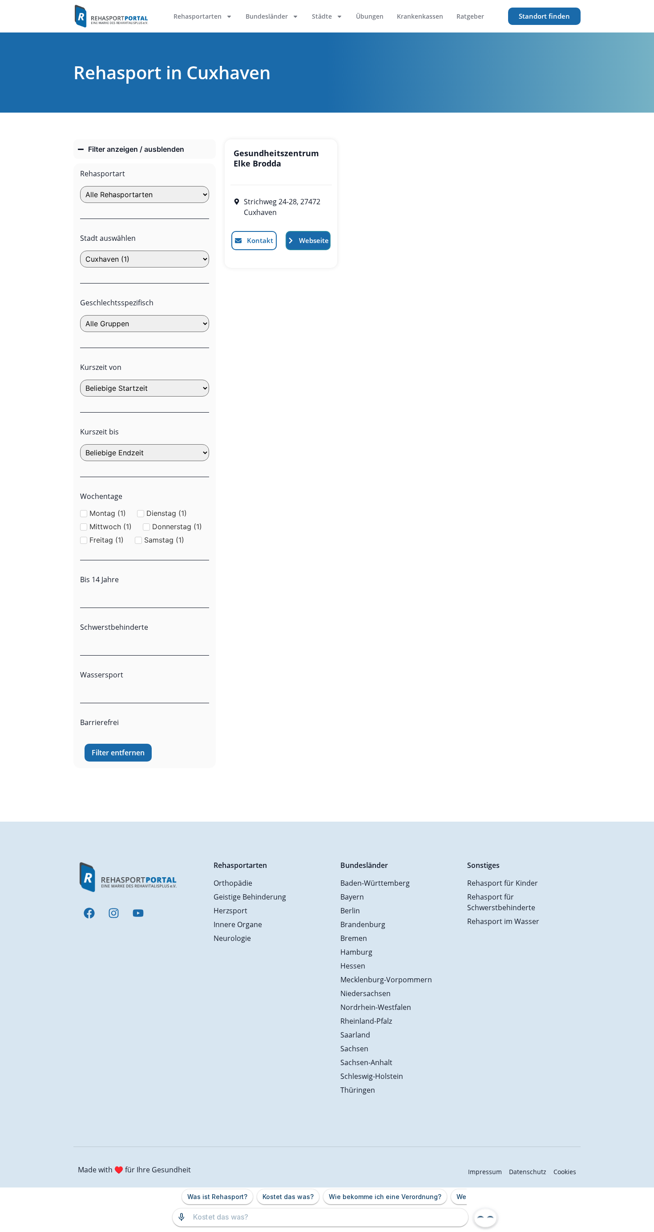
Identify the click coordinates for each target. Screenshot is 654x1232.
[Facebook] (89, 913)
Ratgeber (470, 16)
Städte (322, 16)
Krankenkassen (420, 16)
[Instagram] (113, 913)
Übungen (370, 16)
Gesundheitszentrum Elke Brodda (276, 158)
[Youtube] (138, 913)
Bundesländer (267, 16)
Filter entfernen (118, 753)
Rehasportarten (198, 16)
